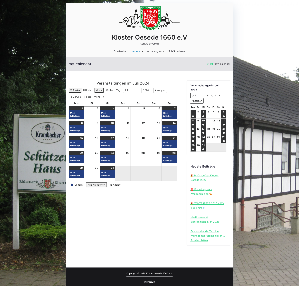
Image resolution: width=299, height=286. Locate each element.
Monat (99, 90)
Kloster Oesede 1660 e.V (149, 37)
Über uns (135, 51)
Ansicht (115, 185)
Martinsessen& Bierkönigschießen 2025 (205, 219)
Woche (109, 90)
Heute (87, 96)
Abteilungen (154, 51)
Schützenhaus (176, 51)
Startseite (120, 51)
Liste (87, 91)
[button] (141, 51)
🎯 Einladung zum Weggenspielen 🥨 (201, 191)
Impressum (149, 281)
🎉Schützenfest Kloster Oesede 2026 (204, 178)
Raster (75, 91)
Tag (118, 90)
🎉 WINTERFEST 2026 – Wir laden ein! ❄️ (207, 205)
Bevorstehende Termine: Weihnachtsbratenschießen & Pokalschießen (207, 236)
